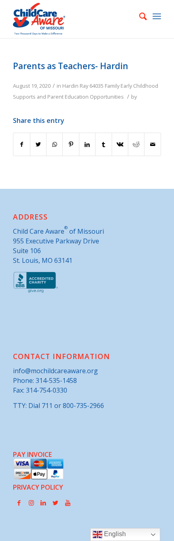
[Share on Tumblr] (103, 144)
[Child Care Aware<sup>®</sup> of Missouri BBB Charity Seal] (36, 291)
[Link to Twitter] (55, 503)
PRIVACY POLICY (38, 487)
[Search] (139, 16)
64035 (96, 85)
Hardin (70, 85)
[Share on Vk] (120, 144)
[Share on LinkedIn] (87, 144)
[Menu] (157, 16)
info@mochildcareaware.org (55, 370)
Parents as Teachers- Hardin (70, 66)
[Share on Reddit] (136, 144)
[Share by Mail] (152, 144)
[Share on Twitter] (38, 144)
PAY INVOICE (32, 454)
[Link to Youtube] (68, 503)
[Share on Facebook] (21, 144)
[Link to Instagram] (31, 503)
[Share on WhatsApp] (54, 144)
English (114, 533)
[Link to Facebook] (19, 503)
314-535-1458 (56, 380)
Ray (84, 85)
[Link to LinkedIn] (43, 503)
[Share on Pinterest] (71, 144)
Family (112, 85)
